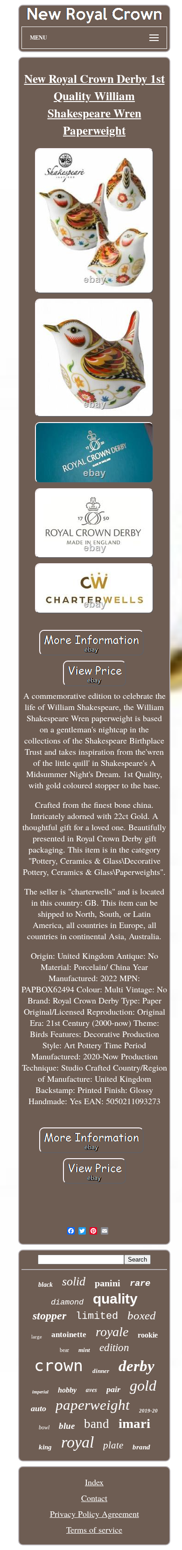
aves (91, 1389)
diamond (67, 1302)
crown (58, 1365)
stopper (49, 1316)
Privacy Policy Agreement (94, 1513)
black (45, 1284)
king (45, 1447)
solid (73, 1281)
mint (84, 1349)
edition (114, 1347)
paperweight (93, 1405)
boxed (141, 1315)
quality (115, 1298)
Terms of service (94, 1529)
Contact (94, 1497)
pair (113, 1389)
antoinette (68, 1334)
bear (64, 1350)
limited (97, 1316)
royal (77, 1442)
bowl (44, 1427)
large (36, 1336)
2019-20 (148, 1410)
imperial (40, 1391)
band (96, 1424)
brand (141, 1447)
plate (113, 1445)
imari (134, 1423)
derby (136, 1366)
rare (140, 1283)
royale (112, 1332)
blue (67, 1426)
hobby (67, 1390)
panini (107, 1283)
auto (38, 1408)
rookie (148, 1335)
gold (143, 1385)
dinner (100, 1370)
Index (94, 1482)
